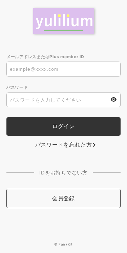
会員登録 (63, 198)
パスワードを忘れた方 (63, 144)
